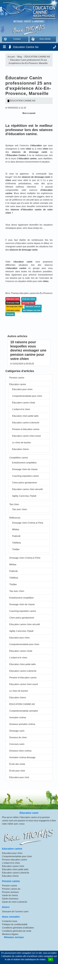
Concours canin (16, 744)
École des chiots (17, 764)
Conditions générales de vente (16, 931)
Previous (5, 352)
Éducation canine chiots (23, 402)
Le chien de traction (21, 442)
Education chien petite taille (25, 416)
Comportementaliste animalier (23, 711)
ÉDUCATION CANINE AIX (22, 704)
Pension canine (16, 378)
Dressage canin (16, 731)
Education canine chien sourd (26, 436)
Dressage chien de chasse (25, 469)
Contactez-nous (9, 921)
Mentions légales (10, 934)
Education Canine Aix (26, 46)
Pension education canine (14, 860)
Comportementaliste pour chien (27, 396)
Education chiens (20, 449)
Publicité (16, 536)
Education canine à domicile (25, 422)
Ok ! (50, 959)
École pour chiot (17, 771)
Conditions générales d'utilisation (18, 928)
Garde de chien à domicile (14, 902)
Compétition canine (18, 457)
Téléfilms (16, 543)
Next (52, 352)
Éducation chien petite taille (15, 869)
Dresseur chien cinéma (20, 751)
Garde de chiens (10, 895)
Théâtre (16, 549)
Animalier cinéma (17, 717)
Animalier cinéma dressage (22, 757)
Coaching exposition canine (25, 476)
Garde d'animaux (10, 898)
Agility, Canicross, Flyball (24, 496)
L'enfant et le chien (21, 409)
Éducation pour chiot (19, 777)
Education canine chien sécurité (27, 489)
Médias (15, 529)
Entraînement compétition (24, 462)
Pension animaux (10, 892)
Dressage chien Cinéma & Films (27, 523)
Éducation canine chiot (13, 866)
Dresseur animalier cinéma (22, 724)
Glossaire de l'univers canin (15, 911)
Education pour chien (22, 389)
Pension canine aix (11, 889)
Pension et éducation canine (25, 429)
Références (14, 518)
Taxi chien (14, 504)
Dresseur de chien (18, 737)
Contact (17, 39)
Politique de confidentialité (14, 924)
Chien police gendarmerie (24, 482)
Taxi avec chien (19, 509)
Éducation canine (17, 384)
